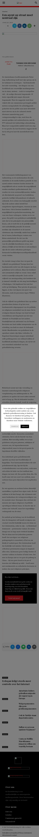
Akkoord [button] (25, 426)
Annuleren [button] (14, 426)
